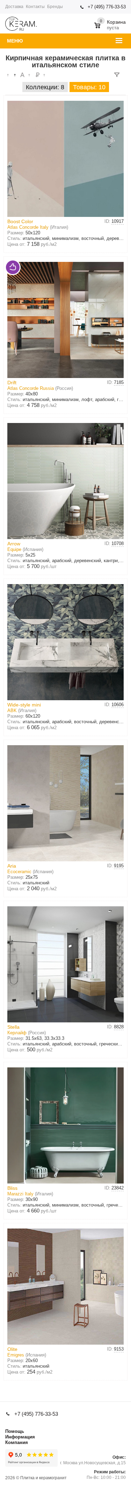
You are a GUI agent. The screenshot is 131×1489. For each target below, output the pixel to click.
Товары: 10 (89, 87)
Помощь (14, 1431)
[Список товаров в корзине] (111, 23)
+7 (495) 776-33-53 (107, 6)
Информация (20, 1436)
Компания (16, 1442)
